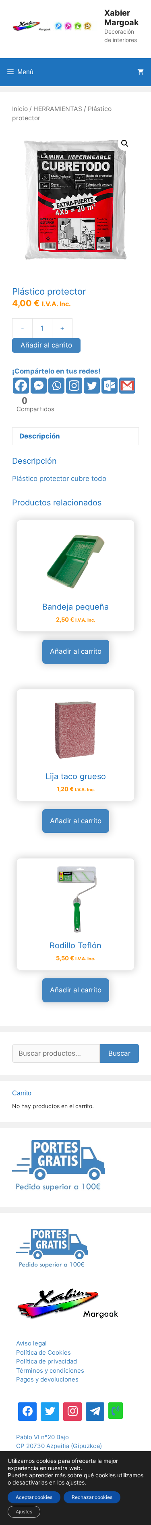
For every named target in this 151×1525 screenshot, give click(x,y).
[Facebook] (21, 386)
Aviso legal (31, 1343)
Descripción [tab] (39, 436)
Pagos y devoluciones (47, 1379)
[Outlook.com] (109, 386)
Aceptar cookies (34, 1497)
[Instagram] (74, 386)
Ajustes (24, 1512)
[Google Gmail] (127, 386)
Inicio (20, 109)
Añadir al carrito (46, 345)
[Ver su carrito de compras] (140, 72)
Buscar (119, 1053)
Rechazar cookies (92, 1497)
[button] (125, 143)
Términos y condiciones (50, 1370)
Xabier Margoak (121, 17)
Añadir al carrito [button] (75, 651)
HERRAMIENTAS (57, 109)
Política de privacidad (46, 1361)
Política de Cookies (43, 1352)
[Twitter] (92, 386)
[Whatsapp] (56, 386)
